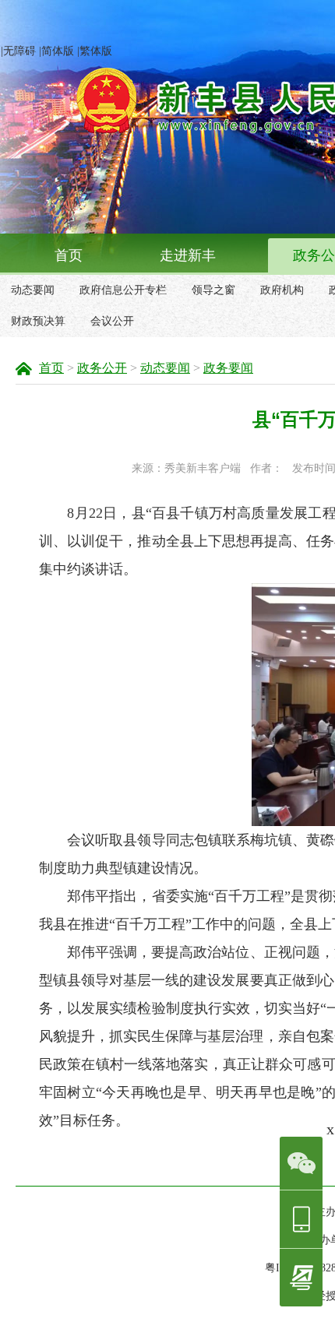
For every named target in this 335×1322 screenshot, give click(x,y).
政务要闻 (228, 367)
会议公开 (112, 321)
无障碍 (19, 51)
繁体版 (95, 51)
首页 (69, 255)
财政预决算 (38, 321)
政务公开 (102, 367)
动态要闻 (33, 290)
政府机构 (282, 290)
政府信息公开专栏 (123, 290)
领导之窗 (213, 290)
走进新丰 (188, 255)
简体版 (57, 51)
